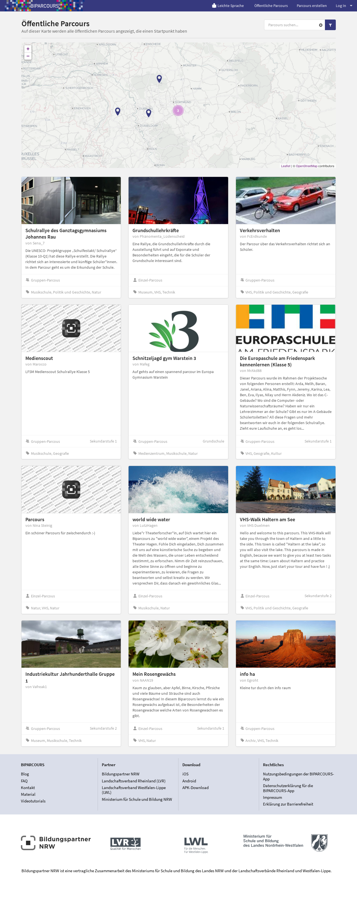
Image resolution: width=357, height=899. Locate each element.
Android (189, 780)
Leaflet (285, 166)
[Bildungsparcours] (44, 5)
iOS (185, 774)
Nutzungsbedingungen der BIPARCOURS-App (298, 776)
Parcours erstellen (312, 5)
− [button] (28, 56)
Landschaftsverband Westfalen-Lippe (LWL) (134, 790)
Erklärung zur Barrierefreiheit (288, 804)
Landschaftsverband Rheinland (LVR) (134, 780)
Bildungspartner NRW (120, 774)
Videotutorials (33, 801)
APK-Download (195, 787)
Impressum (272, 797)
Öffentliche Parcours (271, 5)
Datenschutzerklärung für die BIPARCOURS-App (288, 788)
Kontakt (28, 787)
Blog (25, 774)
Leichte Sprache (231, 5)
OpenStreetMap (306, 166)
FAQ (24, 780)
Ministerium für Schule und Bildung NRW (137, 799)
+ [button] (28, 49)
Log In (341, 5)
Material (28, 794)
